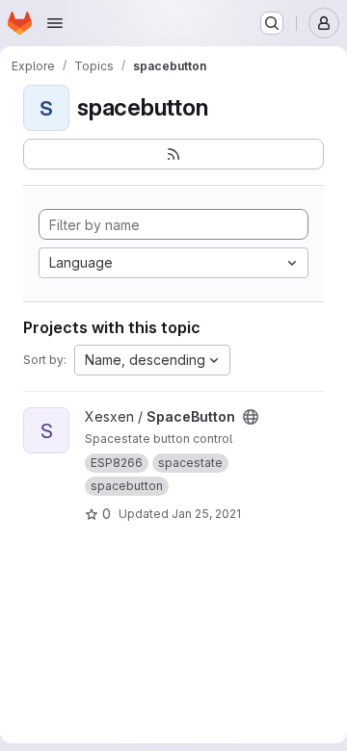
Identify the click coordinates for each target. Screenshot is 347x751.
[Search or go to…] (271, 23)
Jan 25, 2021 (206, 513)
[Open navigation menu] (55, 23)
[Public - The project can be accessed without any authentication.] (250, 417)
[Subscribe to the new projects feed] (173, 154)
